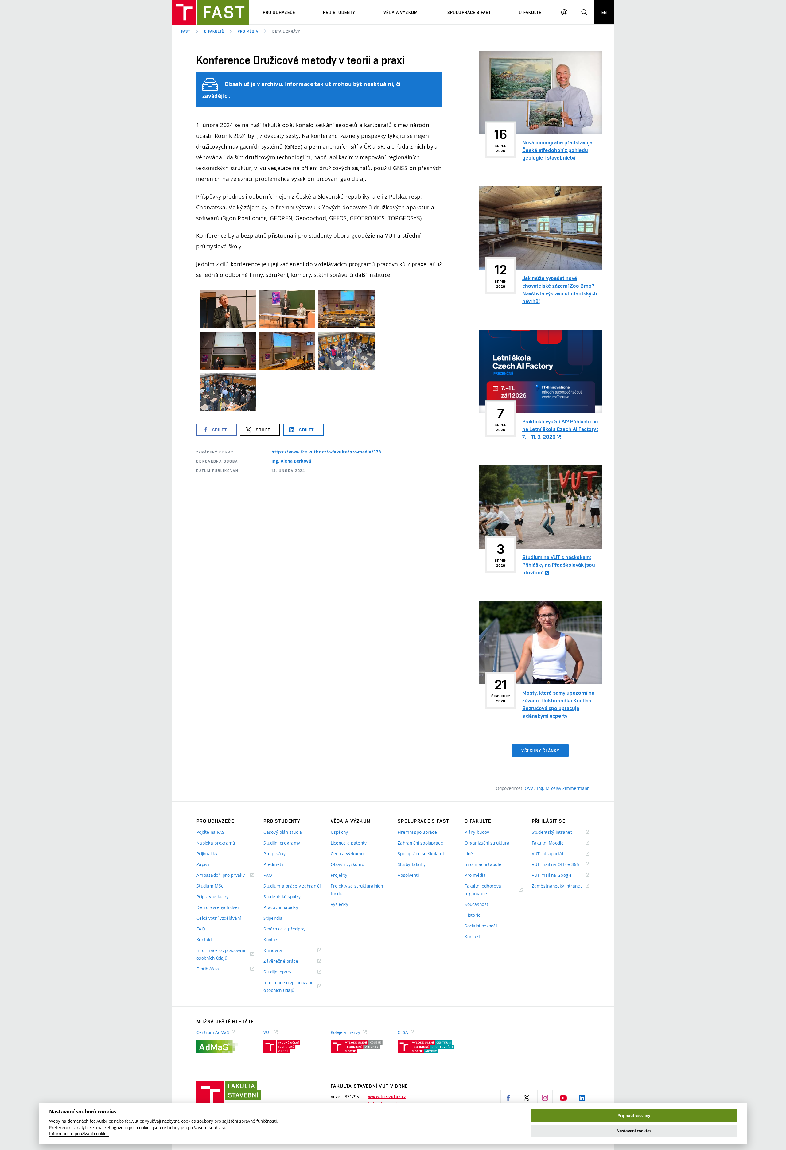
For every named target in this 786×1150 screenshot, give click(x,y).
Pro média (248, 31)
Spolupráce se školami (421, 854)
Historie (473, 915)
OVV (529, 788)
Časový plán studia (282, 832)
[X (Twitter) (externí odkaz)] (526, 1097)
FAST (185, 31)
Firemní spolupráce (417, 832)
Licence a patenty (349, 843)
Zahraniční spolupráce (420, 843)
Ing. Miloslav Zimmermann (563, 788)
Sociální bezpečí (480, 926)
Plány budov (477, 832)
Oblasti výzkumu (347, 864)
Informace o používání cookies (79, 1133)
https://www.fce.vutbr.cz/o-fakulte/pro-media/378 (326, 452)
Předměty (273, 864)
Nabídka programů (215, 843)
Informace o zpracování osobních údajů (220, 954)
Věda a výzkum (400, 12)
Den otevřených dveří (218, 907)
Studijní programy (281, 843)
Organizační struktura (487, 843)
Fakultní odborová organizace (483, 890)
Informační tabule (483, 864)
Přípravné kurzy (212, 896)
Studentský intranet (560, 832)
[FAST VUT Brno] (210, 12)
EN (604, 12)
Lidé (469, 854)
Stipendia (272, 918)
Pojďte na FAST (211, 832)
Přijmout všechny (633, 1115)
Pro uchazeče (279, 12)
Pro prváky (274, 854)
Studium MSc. (210, 886)
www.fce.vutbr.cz (387, 1096)
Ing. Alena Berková (291, 461)
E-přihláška (215, 969)
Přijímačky (206, 854)
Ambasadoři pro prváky (225, 875)
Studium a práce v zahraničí (292, 886)
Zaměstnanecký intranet (561, 886)
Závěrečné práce (288, 961)
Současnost (476, 904)
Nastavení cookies (634, 1130)
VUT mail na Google (559, 875)
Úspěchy (339, 832)
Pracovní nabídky (280, 907)
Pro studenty (339, 12)
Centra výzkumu (347, 854)
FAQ (200, 929)
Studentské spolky (282, 896)
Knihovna (280, 950)
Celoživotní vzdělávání (218, 918)
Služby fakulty (412, 864)
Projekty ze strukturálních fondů (357, 889)
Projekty (339, 875)
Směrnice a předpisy (284, 929)
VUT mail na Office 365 (561, 864)
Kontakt (204, 939)
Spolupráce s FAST (469, 12)
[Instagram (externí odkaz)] (545, 1097)
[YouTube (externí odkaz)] (563, 1097)
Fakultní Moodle (555, 843)
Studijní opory (285, 972)
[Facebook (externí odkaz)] (508, 1097)
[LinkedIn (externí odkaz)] (582, 1097)
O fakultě (530, 12)
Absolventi (408, 875)
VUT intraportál (555, 853)
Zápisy (203, 864)
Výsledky (339, 904)
